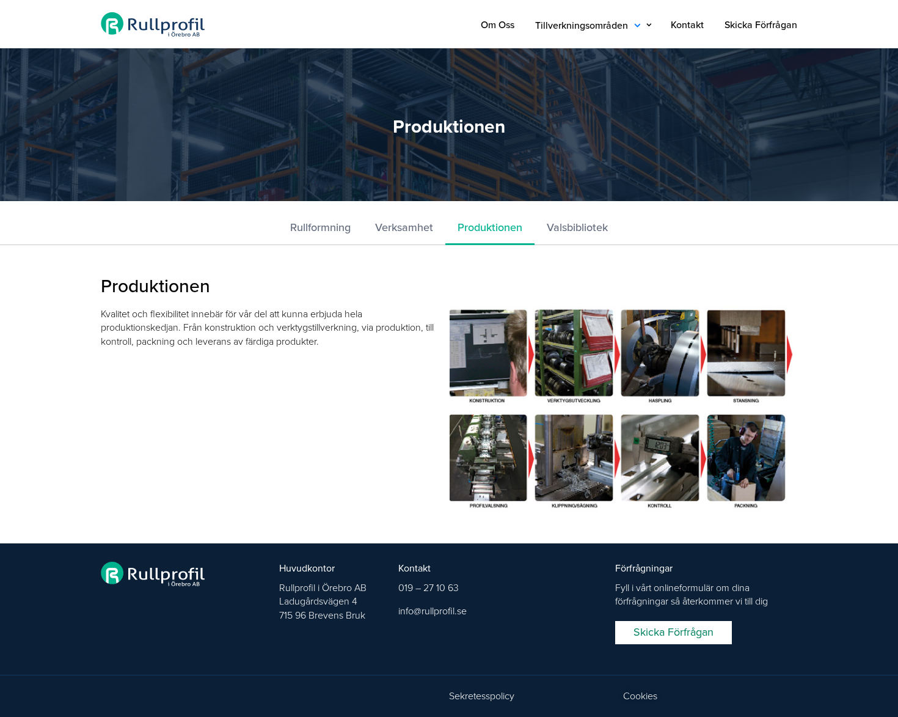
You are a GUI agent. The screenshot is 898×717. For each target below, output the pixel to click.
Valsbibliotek (577, 227)
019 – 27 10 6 (425, 588)
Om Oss (497, 25)
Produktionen (490, 227)
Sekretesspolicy (481, 696)
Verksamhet (404, 227)
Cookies (640, 696)
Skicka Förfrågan (761, 25)
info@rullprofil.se (432, 611)
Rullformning (320, 227)
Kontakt (687, 25)
